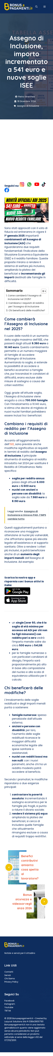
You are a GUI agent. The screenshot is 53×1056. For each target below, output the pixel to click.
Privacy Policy (11, 981)
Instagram (9, 1003)
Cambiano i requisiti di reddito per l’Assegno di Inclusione (26, 304)
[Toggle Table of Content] (42, 291)
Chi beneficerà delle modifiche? (27, 310)
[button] (36, 6)
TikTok (7, 1010)
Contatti (8, 971)
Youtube (8, 1007)
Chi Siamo (9, 978)
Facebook (9, 1000)
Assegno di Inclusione (28, 105)
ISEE (12, 444)
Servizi (7, 975)
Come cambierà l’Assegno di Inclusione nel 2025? (24, 297)
